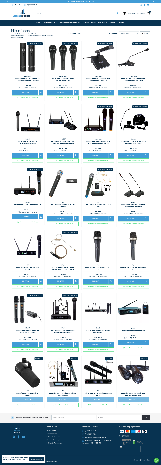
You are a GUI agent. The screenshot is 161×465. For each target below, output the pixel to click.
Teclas (84, 22)
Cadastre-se (131, 13)
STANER (27, 328)
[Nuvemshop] (141, 460)
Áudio (38, 22)
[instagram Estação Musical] (141, 5)
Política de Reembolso (54, 443)
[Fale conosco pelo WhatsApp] (156, 460)
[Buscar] (117, 13)
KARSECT (63, 139)
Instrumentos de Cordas (68, 22)
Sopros (112, 22)
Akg (98, 265)
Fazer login (141, 13)
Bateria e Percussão (98, 22)
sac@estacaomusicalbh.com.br (95, 437)
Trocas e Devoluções (54, 440)
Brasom (133, 139)
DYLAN (133, 202)
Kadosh (28, 139)
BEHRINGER (27, 76)
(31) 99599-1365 (90, 431)
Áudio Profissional (23, 34)
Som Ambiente (49, 22)
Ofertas (122, 22)
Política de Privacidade (54, 437)
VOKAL (133, 328)
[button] (27, 98)
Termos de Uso (52, 434)
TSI (63, 202)
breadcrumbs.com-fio (18, 35)
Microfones (35, 34)
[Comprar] (41, 92)
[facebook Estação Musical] (144, 5)
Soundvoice (98, 76)
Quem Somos (51, 431)
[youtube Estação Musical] (148, 5)
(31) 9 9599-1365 (32, 5)
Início (12, 34)
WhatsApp (18, 5)
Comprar (25, 92)
